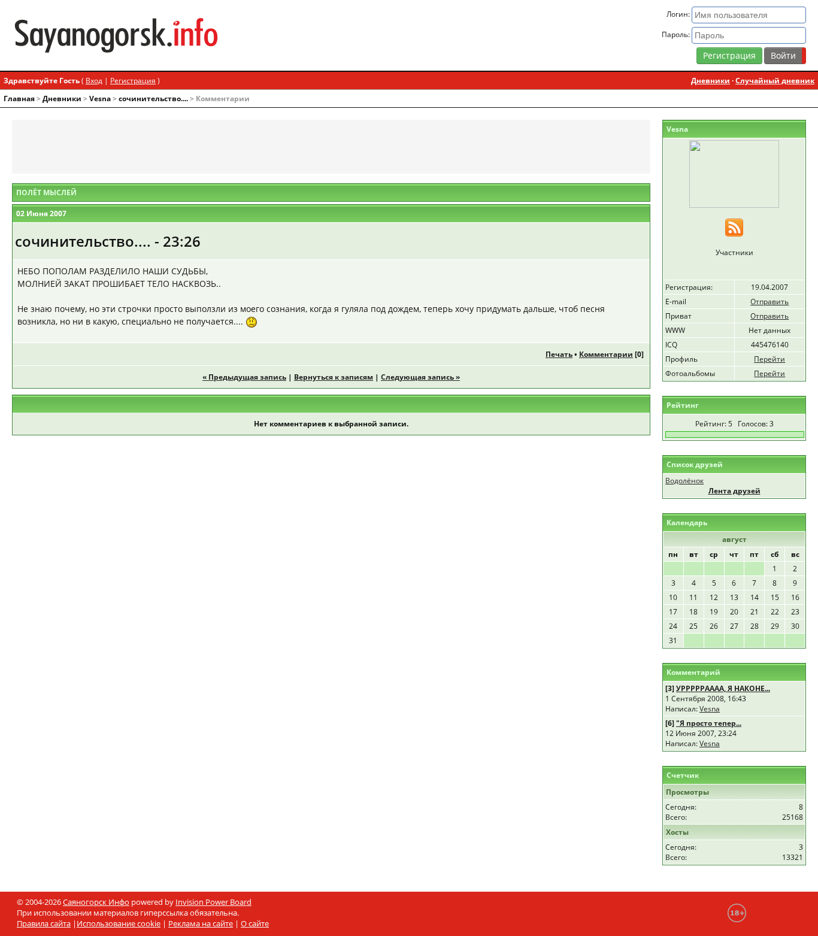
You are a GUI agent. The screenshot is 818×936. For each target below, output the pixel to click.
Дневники (710, 80)
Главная (19, 98)
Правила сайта (44, 923)
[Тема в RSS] (734, 227)
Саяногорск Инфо (96, 901)
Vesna (100, 98)
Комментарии (606, 354)
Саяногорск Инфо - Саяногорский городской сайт (142, 35)
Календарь (686, 522)
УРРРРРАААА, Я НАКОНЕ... (723, 688)
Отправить (769, 301)
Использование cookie (118, 923)
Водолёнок (684, 480)
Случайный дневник (774, 80)
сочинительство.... (153, 98)
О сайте (255, 923)
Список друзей (694, 464)
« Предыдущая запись (244, 377)
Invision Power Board (213, 901)
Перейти (769, 359)
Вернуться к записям (333, 377)
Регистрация (729, 55)
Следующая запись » (420, 377)
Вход (94, 80)
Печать (559, 354)
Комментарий (693, 672)
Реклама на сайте (200, 923)
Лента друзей (734, 491)
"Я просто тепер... (708, 723)
